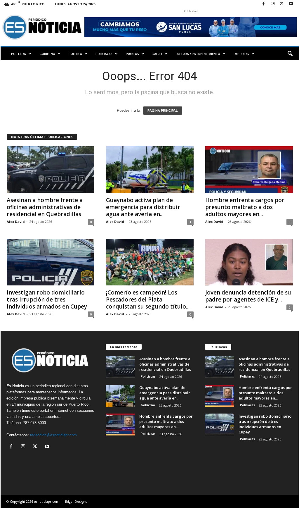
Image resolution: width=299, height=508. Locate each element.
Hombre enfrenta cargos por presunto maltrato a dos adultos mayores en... (244, 207)
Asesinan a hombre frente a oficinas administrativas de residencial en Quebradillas (45, 207)
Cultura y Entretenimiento (197, 54)
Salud (157, 54)
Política (75, 54)
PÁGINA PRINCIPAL (162, 110)
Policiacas (103, 54)
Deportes (241, 54)
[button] (290, 53)
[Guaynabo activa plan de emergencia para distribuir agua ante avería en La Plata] (150, 169)
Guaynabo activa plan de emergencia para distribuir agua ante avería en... (143, 207)
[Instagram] (272, 4)
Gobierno (47, 54)
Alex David (16, 221)
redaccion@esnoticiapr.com (53, 435)
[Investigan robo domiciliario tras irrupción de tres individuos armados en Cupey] (50, 262)
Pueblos (132, 54)
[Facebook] (263, 4)
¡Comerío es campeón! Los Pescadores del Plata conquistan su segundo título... (148, 299)
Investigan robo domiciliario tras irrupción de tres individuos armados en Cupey (47, 299)
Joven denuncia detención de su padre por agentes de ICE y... (248, 296)
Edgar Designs (76, 501)
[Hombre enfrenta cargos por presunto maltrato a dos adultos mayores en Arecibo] (249, 169)
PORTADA (18, 54)
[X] (281, 4)
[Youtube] (290, 4)
